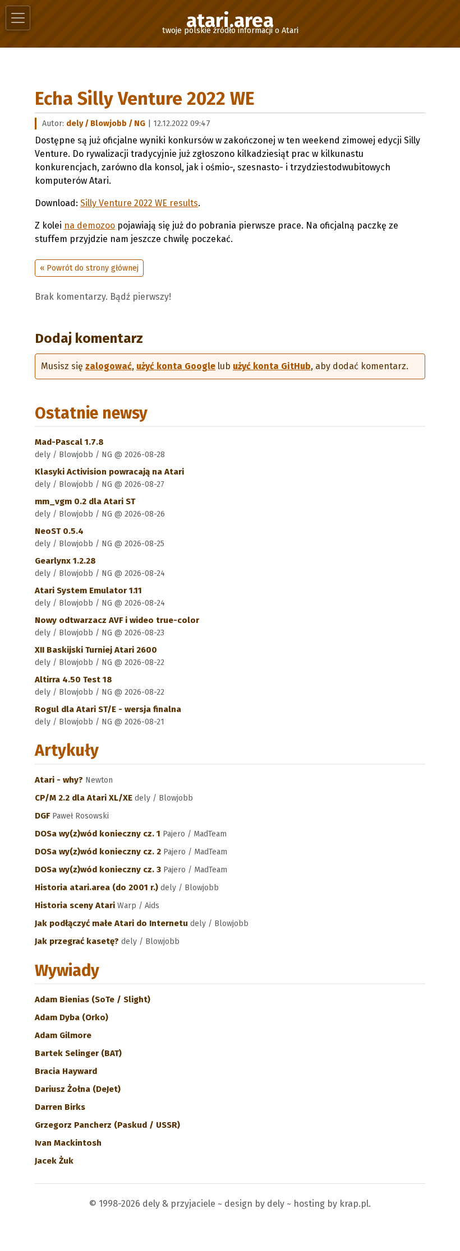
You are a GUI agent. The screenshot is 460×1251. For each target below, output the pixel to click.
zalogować (108, 366)
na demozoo (89, 225)
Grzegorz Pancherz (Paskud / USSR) (107, 1125)
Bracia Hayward (66, 1071)
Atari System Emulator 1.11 (88, 590)
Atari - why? (60, 780)
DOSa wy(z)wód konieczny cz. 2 (99, 852)
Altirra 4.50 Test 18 (73, 680)
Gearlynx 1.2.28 (65, 561)
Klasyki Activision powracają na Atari (109, 472)
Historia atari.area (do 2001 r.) (97, 887)
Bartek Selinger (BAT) (78, 1053)
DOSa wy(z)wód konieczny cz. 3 (99, 869)
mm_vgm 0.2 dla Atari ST (85, 501)
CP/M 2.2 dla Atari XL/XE (85, 798)
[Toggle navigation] (18, 18)
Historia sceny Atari (76, 905)
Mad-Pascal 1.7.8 (69, 442)
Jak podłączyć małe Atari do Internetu (112, 923)
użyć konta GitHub (272, 366)
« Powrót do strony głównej (89, 268)
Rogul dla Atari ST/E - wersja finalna (108, 709)
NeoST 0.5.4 (59, 531)
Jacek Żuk (54, 1161)
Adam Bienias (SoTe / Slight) (92, 999)
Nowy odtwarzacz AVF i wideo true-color (117, 620)
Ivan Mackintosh (68, 1143)
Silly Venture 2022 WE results (139, 203)
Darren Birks (60, 1107)
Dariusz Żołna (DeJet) (78, 1089)
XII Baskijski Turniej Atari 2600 (96, 650)
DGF (43, 816)
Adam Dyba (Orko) (71, 1017)
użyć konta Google (175, 366)
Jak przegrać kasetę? (78, 941)
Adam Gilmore (63, 1035)
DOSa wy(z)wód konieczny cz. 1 (99, 834)
